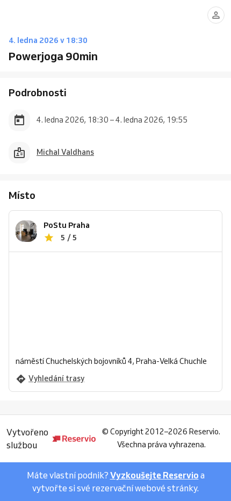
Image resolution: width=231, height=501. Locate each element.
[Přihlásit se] (216, 15)
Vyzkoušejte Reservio (154, 475)
